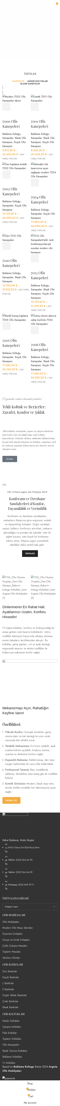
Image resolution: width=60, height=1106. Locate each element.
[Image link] (15, 825)
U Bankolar (8, 989)
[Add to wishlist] (6, 115)
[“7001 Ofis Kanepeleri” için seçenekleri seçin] (35, 107)
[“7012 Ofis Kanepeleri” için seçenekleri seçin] (35, 258)
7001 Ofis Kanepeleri (39, 124)
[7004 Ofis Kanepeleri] (44, 170)
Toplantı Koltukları (11, 1039)
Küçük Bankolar (10, 977)
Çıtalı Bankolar (10, 1001)
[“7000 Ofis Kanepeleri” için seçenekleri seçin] (6, 107)
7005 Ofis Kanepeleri (11, 343)
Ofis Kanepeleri (10, 1045)
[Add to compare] (24, 107)
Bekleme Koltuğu (11, 134)
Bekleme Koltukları (12, 1057)
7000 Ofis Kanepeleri (11, 124)
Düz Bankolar (9, 971)
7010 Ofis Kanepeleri (11, 263)
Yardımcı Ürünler (11, 958)
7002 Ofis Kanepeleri (11, 191)
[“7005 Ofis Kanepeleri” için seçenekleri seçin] (6, 326)
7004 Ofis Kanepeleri (39, 199)
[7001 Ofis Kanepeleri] (44, 98)
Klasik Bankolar (10, 1007)
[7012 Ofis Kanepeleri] (44, 244)
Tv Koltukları (9, 1063)
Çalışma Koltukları (11, 1027)
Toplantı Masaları (11, 952)
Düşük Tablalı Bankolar (14, 995)
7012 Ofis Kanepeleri (39, 275)
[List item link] (30, 866)
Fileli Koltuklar (9, 1033)
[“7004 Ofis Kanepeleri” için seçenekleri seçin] (35, 183)
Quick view (15, 107)
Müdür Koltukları (11, 1021)
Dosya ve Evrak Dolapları (16, 940)
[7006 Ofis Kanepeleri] (44, 319)
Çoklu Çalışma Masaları (15, 946)
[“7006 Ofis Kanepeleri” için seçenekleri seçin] (35, 330)
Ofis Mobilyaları (10, 922)
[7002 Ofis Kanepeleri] (15, 166)
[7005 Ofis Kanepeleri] (15, 317)
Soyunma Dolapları (12, 934)
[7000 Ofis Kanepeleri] (15, 98)
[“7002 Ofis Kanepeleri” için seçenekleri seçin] (6, 174)
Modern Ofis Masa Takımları (17, 928)
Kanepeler (7, 138)
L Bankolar (8, 983)
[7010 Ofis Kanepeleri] (15, 237)
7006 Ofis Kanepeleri (39, 347)
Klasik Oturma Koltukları (15, 1051)
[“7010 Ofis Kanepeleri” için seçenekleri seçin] (6, 246)
